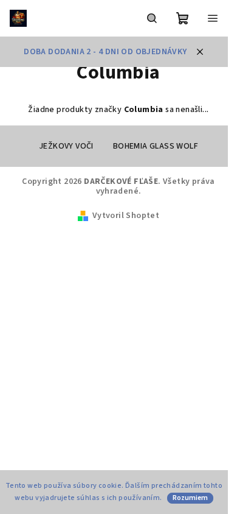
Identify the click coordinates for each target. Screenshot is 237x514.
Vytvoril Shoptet (125, 215)
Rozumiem (190, 498)
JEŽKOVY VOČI (66, 146)
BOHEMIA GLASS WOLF (155, 146)
